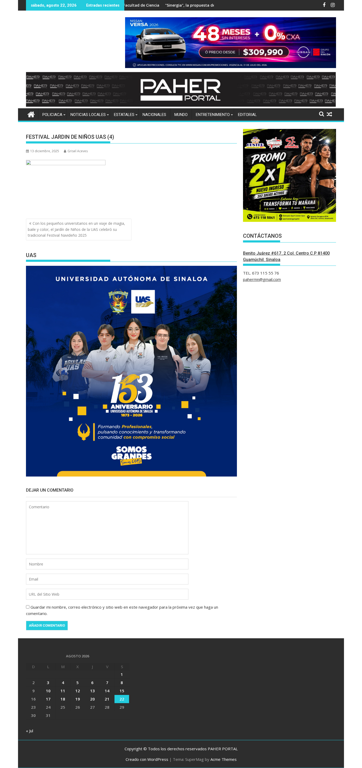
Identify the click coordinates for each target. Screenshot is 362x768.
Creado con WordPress (147, 759)
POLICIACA (52, 114)
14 (107, 690)
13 (92, 690)
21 (107, 699)
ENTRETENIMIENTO (213, 114)
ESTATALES (124, 114)
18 (62, 699)
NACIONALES (154, 114)
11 (62, 690)
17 (48, 699)
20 (92, 699)
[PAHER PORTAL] (31, 113)
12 (77, 690)
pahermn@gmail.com (262, 279)
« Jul (29, 730)
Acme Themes (223, 759)
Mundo (181, 114)
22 (122, 699)
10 (48, 690)
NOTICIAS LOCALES (88, 114)
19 (77, 699)
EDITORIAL (247, 114)
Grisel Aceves (78, 151)
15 (122, 690)
